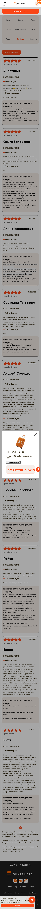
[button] (20, 11)
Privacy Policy (27, 900)
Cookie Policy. (17, 902)
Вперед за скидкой (13, 462)
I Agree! (17, 905)
